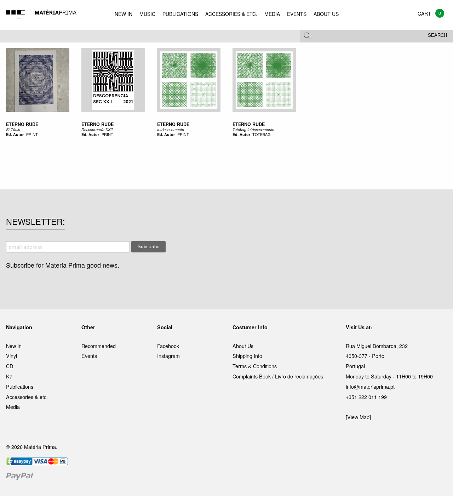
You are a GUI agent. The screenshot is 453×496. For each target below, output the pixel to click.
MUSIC (147, 13)
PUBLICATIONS (180, 13)
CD (9, 366)
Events (89, 355)
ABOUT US (326, 13)
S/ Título (13, 129)
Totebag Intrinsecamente (253, 129)
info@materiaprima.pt (370, 386)
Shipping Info (247, 355)
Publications (19, 386)
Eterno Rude (22, 124)
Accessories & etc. (27, 396)
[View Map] (358, 417)
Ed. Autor (15, 134)
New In (14, 345)
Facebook (168, 345)
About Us (243, 345)
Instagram (168, 355)
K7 (9, 376)
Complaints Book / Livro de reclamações (278, 376)
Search (437, 35)
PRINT (32, 134)
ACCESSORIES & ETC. (231, 13)
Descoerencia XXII (97, 129)
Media (13, 406)
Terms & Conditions (255, 366)
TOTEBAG (261, 134)
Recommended (98, 345)
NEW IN (123, 13)
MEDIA (272, 13)
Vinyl (11, 355)
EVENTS (296, 13)
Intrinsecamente (170, 129)
